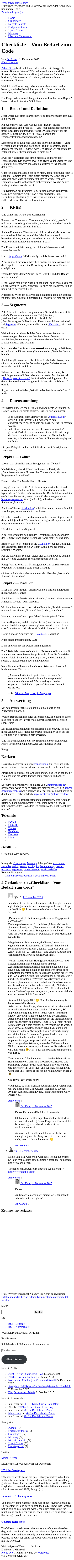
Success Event (57, 416)
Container (44, 543)
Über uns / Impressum (20, 36)
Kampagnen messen (12, 499)
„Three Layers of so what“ (15, 378)
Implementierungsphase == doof (50, 794)
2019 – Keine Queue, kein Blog (25, 1373)
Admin (12, 1427)
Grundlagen (14, 20)
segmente (17, 869)
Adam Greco (8, 68)
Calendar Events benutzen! (17, 875)
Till (15, 1150)
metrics (60, 866)
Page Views (15, 256)
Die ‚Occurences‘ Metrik (21, 1392)
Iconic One (7, 1552)
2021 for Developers (13, 1470)
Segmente (11, 324)
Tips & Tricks (15, 30)
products (6, 869)
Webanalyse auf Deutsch (14, 2)
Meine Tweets (9, 1457)
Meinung (13, 33)
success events (31, 869)
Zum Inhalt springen (12, 12)
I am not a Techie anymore (17, 1496)
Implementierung (56, 784)
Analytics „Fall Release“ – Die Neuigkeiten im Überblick (39, 1386)
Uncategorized (16, 1446)
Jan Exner (12, 59)
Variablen (54, 324)
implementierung (45, 866)
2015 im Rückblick (47, 875)
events (23, 866)
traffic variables (49, 869)
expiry (31, 866)
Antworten (14, 1100)
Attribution (28, 508)
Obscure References (13, 1521)
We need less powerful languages (33, 693)
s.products (40, 634)
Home (11, 17)
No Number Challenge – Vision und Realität (32, 1380)
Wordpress (43, 1552)
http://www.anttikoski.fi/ (21, 1171)
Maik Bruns (14, 1413)
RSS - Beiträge (16, 1323)
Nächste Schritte (17, 24)
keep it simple (40, 764)
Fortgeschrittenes (17, 27)
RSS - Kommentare (19, 1326)
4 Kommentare (9, 62)
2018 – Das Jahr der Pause (22, 1377)
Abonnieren (14, 1359)
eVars (15, 866)
